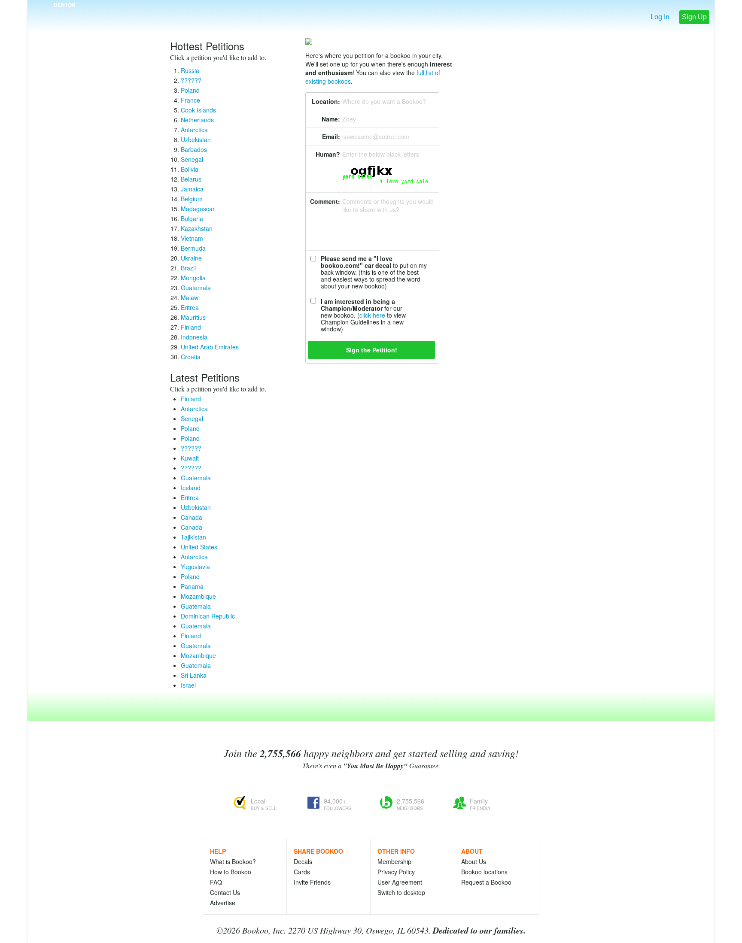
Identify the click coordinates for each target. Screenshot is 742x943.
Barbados (194, 149)
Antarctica (194, 129)
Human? (328, 154)
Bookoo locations (484, 871)
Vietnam (192, 238)
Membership (394, 861)
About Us (473, 861)
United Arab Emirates (210, 347)
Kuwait (190, 458)
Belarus (191, 179)
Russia (190, 70)
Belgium (192, 198)
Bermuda (193, 248)
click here (372, 315)
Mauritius (193, 317)
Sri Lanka (194, 675)
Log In (660, 17)
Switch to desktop (401, 892)
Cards (302, 871)
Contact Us (225, 892)
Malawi (190, 297)
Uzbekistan (196, 139)
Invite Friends (312, 882)
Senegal (192, 159)
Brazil (188, 268)
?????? (191, 80)
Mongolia (193, 277)
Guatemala (196, 287)
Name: (331, 119)
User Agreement (399, 882)
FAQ (216, 882)
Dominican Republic (208, 616)
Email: (331, 136)
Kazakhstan (197, 228)
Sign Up (694, 17)
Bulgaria (192, 218)
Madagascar (198, 208)
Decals (303, 861)
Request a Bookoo (486, 882)
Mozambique (198, 596)
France (190, 100)
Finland (191, 327)
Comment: (325, 201)
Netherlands (197, 119)
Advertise (222, 902)
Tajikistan (193, 537)
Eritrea (190, 307)
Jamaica (192, 189)
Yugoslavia (195, 566)
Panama (192, 586)
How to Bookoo (230, 871)
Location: (326, 101)
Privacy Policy (396, 871)
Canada (191, 517)
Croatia (191, 356)
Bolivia (189, 169)
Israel (188, 685)
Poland (190, 90)
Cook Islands (198, 110)
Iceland (191, 487)
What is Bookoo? (233, 861)
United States (199, 547)
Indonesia (194, 337)
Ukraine (191, 258)
